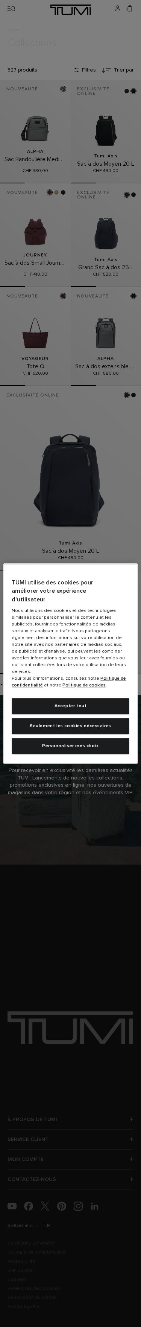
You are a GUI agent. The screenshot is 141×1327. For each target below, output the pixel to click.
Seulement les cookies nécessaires (70, 726)
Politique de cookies (84, 685)
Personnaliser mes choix (70, 746)
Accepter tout (71, 706)
